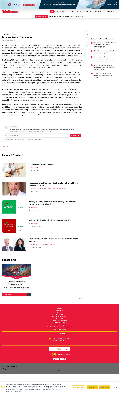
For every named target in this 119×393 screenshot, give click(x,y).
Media (64, 11)
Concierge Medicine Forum (62, 16)
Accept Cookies (104, 387)
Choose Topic (40, 16)
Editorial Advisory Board (59, 316)
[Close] (116, 387)
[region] (59, 387)
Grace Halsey (34, 207)
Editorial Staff (59, 314)
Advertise (59, 310)
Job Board (59, 318)
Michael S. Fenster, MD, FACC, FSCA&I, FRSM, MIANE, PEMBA (48, 188)
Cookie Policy (17, 391)
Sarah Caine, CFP (50, 244)
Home (59, 371)
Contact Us (59, 312)
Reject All (92, 387)
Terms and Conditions (59, 321)
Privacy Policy (59, 325)
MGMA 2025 (74, 16)
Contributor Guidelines (59, 323)
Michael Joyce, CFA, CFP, (37, 244)
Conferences (79, 11)
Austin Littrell (34, 167)
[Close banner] (117, 2)
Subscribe (74, 135)
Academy (71, 11)
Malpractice (81, 16)
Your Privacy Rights (59, 329)
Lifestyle (5, 146)
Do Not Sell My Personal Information (59, 327)
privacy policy (37, 139)
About (59, 308)
